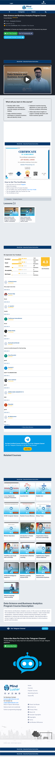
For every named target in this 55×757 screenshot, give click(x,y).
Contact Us (32, 707)
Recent (34, 12)
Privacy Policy (33, 709)
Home (29, 685)
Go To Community (25, 33)
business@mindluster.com (11, 699)
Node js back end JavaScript (12, 707)
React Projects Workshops (11, 704)
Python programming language (13, 709)
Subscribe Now (11, 646)
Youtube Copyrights (35, 714)
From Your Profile (31, 189)
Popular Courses (32, 690)
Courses (30, 688)
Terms (31, 719)
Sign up (43, 3)
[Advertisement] (27, 50)
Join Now (45, 628)
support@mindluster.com (11, 702)
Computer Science (17, 199)
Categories (21, 12)
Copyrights (32, 717)
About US (32, 712)
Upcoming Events (33, 693)
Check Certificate (34, 704)
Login (11, 3)
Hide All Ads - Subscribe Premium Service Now (27, 61)
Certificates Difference (36, 722)
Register (23, 184)
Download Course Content (13, 37)
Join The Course (11, 33)
